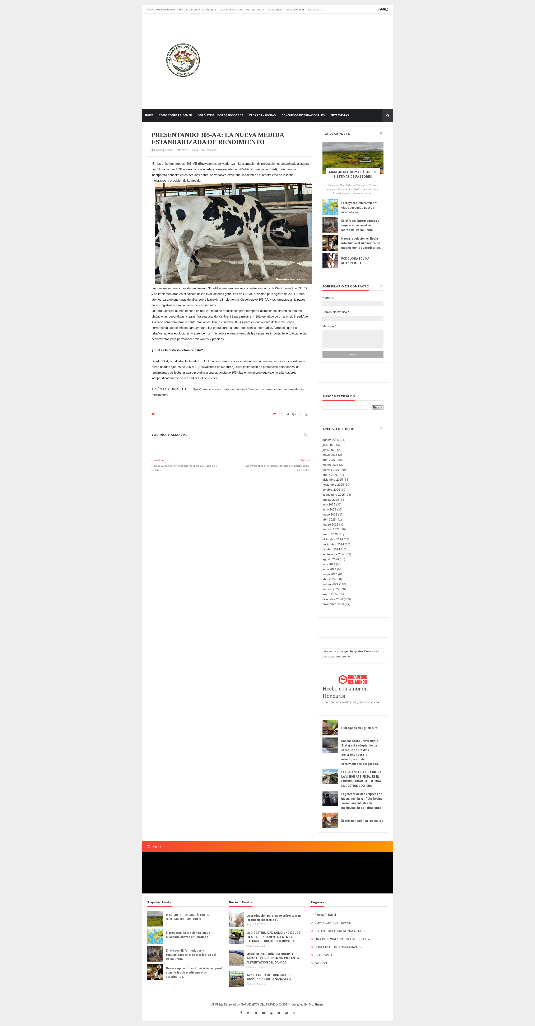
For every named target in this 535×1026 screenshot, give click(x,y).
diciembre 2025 (332, 479)
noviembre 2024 (333, 544)
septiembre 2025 (333, 494)
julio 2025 (328, 504)
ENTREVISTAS (316, 9)
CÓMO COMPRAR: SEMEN (161, 9)
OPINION (321, 963)
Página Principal (325, 914)
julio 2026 (328, 445)
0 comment (210, 150)
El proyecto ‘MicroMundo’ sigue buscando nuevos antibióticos (359, 207)
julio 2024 (328, 564)
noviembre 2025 (333, 484)
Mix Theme (316, 1004)
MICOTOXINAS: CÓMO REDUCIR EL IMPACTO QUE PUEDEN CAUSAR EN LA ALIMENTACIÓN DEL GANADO (272, 958)
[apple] (279, 1012)
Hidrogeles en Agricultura (359, 728)
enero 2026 (330, 474)
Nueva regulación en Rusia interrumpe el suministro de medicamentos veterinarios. (361, 243)
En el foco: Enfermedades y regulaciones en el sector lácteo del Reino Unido (360, 225)
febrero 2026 (331, 469)
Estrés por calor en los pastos (362, 820)
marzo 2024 (330, 584)
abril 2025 (329, 519)
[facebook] (241, 1012)
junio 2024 (329, 569)
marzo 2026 (330, 464)
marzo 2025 (330, 524)
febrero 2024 (331, 589)
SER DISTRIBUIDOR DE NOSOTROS (198, 9)
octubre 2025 (331, 489)
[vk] (286, 1012)
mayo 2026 (329, 454)
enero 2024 (330, 594)
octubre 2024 (331, 549)
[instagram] (249, 1012)
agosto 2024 (330, 559)
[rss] (294, 1012)
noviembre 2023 (333, 604)
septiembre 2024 (333, 554)
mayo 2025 (329, 514)
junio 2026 (329, 450)
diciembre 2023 (332, 599)
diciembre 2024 (332, 539)
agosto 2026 (330, 440)
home (149, 115)
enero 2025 (330, 534)
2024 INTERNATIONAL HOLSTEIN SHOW (242, 9)
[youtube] (264, 1012)
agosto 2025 (330, 499)
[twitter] (256, 1012)
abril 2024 (329, 579)
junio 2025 (329, 509)
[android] (271, 1012)
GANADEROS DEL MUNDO (260, 1004)
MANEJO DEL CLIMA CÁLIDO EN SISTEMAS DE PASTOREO (187, 917)
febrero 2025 (331, 529)
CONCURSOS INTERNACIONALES (286, 9)
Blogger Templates (351, 651)
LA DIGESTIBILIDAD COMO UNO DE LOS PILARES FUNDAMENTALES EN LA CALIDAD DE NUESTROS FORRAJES (273, 937)
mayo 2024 (329, 574)
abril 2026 (329, 459)
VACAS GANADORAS (262, 115)
